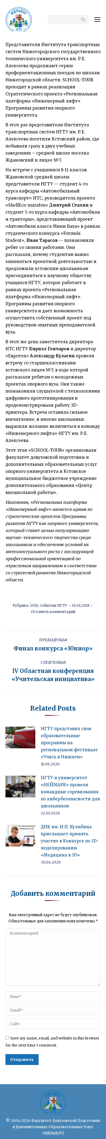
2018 (34, 605)
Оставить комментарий (53, 611)
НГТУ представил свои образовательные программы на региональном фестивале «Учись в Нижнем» (69, 742)
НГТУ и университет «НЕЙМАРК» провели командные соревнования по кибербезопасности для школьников (70, 791)
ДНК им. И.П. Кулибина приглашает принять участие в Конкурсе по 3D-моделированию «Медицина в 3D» (70, 841)
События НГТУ (53, 605)
